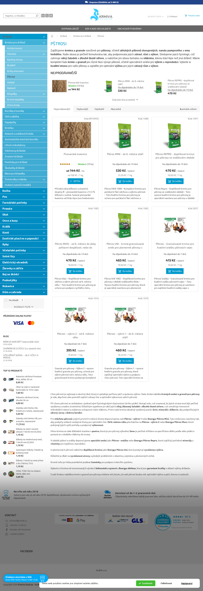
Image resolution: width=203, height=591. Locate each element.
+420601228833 (17, 534)
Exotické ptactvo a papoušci (20, 238)
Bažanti (11, 87)
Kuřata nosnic (14, 48)
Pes (4, 196)
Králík (6, 226)
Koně (5, 232)
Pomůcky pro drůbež (16, 161)
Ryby (5, 244)
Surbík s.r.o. (101, 570)
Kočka (6, 190)
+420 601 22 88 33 (18, 525)
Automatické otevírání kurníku (21, 139)
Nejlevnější (82, 108)
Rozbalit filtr (22, 306)
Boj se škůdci (10, 274)
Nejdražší (99, 108)
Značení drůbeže (14, 156)
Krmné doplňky (15, 99)
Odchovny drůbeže (15, 150)
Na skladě (16, 300)
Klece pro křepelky (15, 173)
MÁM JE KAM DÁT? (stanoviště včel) (21, 341)
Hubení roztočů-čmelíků (18, 184)
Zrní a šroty (13, 104)
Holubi (11, 82)
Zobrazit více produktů (123, 99)
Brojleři (11, 65)
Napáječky (10, 122)
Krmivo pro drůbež (15, 42)
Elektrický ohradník (15, 262)
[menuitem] (70, 28)
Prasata (7, 208)
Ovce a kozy (10, 220)
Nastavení (186, 583)
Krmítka (9, 127)
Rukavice (8, 286)
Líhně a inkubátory (15, 144)
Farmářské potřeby (14, 202)
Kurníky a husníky (14, 110)
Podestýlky (9, 280)
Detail (77, 181)
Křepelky (12, 93)
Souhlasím (147, 583)
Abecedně (116, 108)
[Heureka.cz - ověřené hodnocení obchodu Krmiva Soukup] (176, 522)
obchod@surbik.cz (18, 520)
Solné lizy (8, 256)
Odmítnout (166, 583)
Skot (5, 214)
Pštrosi (11, 76)
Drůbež (7, 36)
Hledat (37, 15)
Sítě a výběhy (12, 116)
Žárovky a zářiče (12, 268)
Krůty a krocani (15, 70)
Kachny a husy (14, 59)
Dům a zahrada (11, 292)
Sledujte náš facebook (20, 529)
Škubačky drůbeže (15, 167)
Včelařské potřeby (14, 250)
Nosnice (11, 53)
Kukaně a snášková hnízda (19, 133)
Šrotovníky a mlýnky (16, 179)
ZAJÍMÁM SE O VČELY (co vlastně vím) (22, 348)
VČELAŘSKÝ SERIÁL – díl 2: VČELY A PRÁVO (20, 356)
